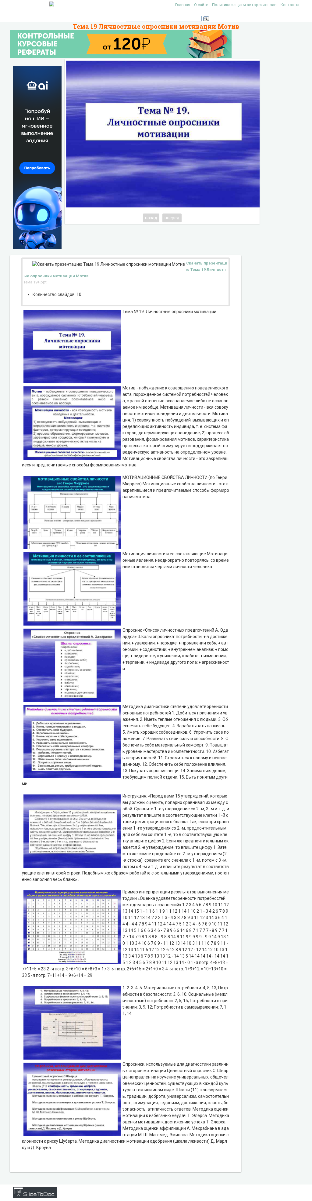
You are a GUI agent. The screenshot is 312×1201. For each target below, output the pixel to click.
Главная (182, 4)
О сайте (201, 4)
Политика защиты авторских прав (244, 4)
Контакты (290, 4)
